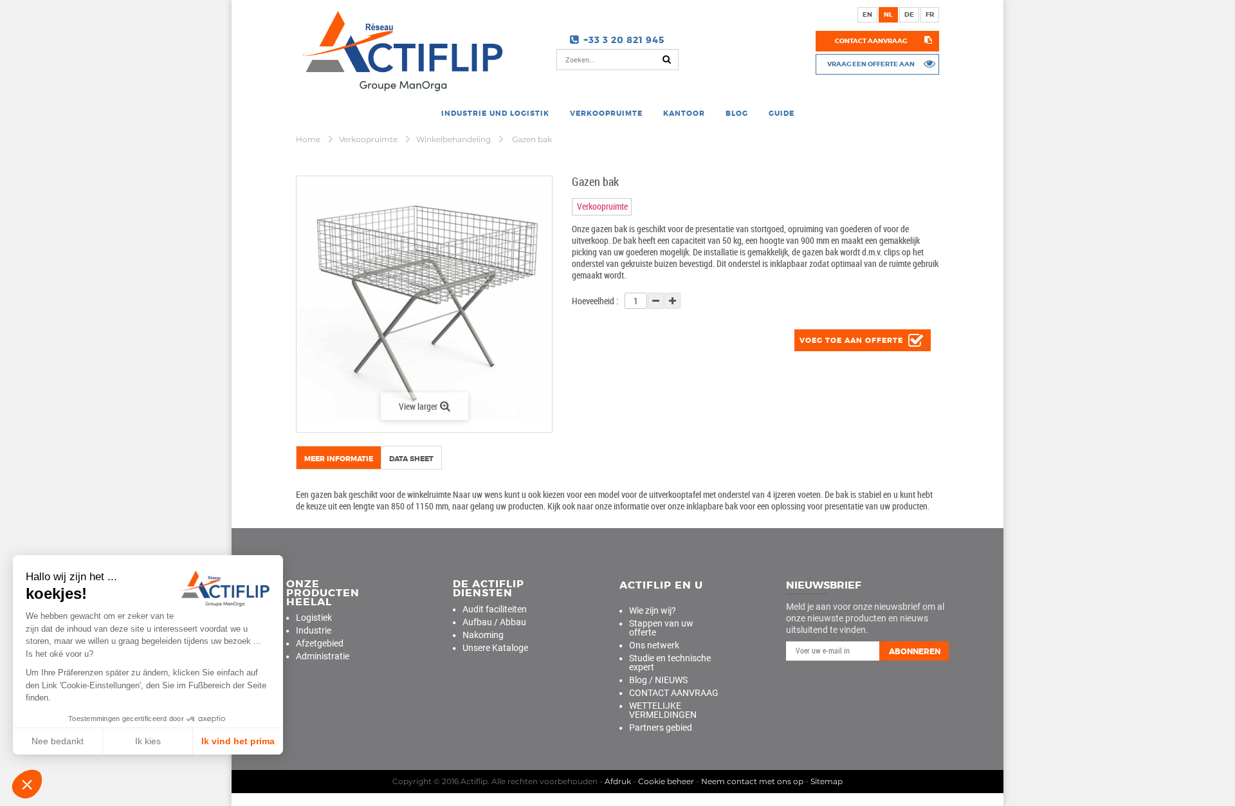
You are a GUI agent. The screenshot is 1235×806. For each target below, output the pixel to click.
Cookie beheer (666, 781)
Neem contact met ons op (752, 781)
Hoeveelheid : (595, 301)
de (909, 14)
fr (930, 14)
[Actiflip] (400, 50)
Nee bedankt (58, 741)
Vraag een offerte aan (871, 64)
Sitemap (826, 781)
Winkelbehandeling (454, 139)
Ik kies (148, 741)
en (867, 14)
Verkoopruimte (369, 139)
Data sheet (411, 458)
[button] (27, 784)
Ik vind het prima (238, 741)
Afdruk (618, 781)
